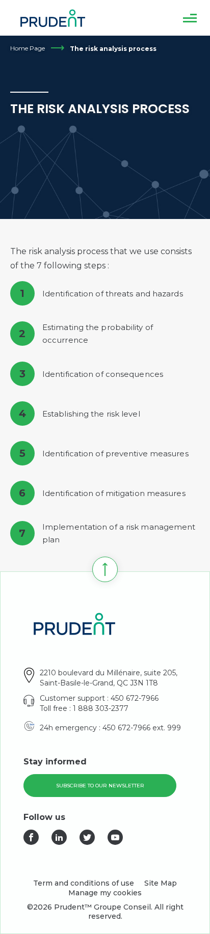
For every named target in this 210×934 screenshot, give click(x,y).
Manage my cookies (105, 892)
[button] (190, 18)
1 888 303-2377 (100, 708)
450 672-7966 (135, 698)
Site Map (160, 883)
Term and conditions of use (83, 883)
